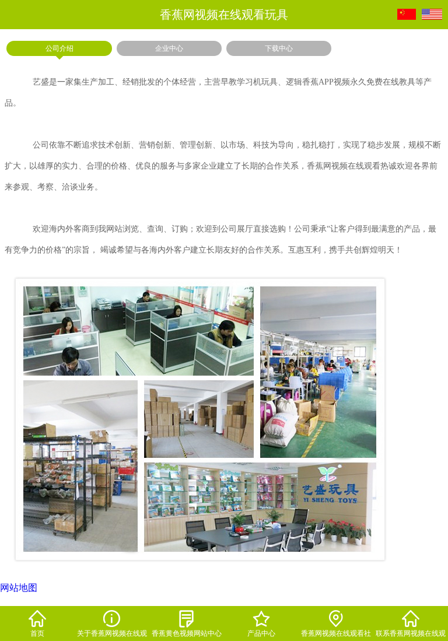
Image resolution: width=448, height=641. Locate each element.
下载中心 (279, 48)
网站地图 (18, 588)
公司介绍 (60, 48)
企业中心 (169, 48)
